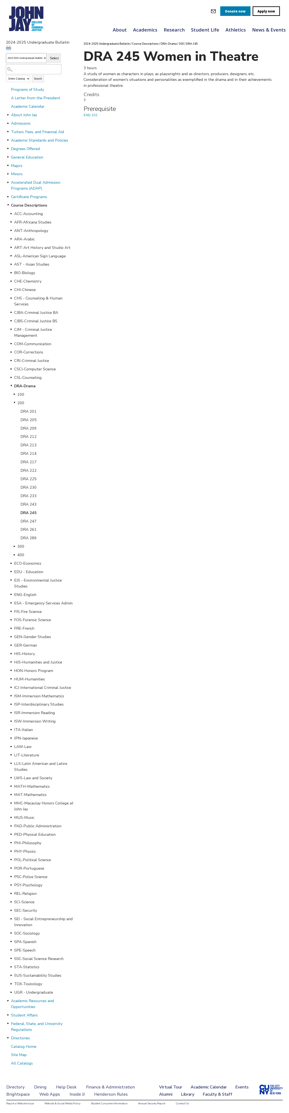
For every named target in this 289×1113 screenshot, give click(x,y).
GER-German (25, 645)
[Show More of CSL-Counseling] (11, 377)
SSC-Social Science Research (38, 958)
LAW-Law (23, 746)
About (120, 29)
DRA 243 (29, 504)
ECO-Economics (27, 563)
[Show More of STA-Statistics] (11, 967)
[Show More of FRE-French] (11, 628)
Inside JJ (77, 1094)
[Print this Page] (9, 49)
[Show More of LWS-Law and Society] (11, 778)
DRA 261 (29, 529)
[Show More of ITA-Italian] (11, 729)
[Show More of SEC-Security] (11, 910)
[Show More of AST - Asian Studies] (11, 264)
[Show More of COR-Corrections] (11, 352)
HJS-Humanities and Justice (38, 662)
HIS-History (24, 653)
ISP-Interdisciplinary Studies (39, 704)
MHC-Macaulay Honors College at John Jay (43, 806)
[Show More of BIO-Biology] (11, 272)
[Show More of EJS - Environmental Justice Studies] (11, 580)
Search (38, 78)
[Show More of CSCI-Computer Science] (11, 369)
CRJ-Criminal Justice (31, 360)
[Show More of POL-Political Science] (11, 860)
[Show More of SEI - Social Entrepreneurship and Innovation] (11, 919)
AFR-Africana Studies (32, 222)
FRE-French (24, 628)
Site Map (19, 1054)
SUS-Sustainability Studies (37, 975)
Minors (17, 174)
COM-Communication (32, 343)
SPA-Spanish (25, 941)
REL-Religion (25, 893)
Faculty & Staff (217, 1094)
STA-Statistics (26, 967)
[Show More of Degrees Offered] (8, 148)
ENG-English (25, 594)
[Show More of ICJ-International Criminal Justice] (11, 687)
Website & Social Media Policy (62, 1103)
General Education (27, 157)
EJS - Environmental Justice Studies (38, 583)
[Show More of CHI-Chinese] (11, 289)
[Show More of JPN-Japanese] (11, 738)
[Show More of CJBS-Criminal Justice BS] (11, 321)
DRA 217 (29, 462)
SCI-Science (24, 902)
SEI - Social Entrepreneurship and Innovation (43, 921)
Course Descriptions (29, 205)
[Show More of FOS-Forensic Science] (11, 620)
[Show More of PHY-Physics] (11, 851)
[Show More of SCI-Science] (11, 902)
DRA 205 (29, 419)
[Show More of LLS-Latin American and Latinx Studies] (11, 763)
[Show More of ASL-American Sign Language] (11, 256)
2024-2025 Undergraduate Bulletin (107, 44)
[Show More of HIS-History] (11, 653)
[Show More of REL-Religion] (11, 893)
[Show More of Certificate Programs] (8, 196)
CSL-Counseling (28, 377)
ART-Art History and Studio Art (42, 247)
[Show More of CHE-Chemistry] (11, 281)
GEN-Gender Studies (32, 636)
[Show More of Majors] (8, 165)
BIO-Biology (24, 272)
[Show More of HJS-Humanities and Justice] (11, 662)
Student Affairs (24, 1015)
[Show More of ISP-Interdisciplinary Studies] (11, 704)
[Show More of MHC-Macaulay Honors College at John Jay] (11, 803)
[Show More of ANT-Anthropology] (11, 230)
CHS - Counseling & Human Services (38, 301)
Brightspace (18, 1094)
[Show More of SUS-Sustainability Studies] (11, 975)
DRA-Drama (25, 386)
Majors (16, 165)
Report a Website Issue (20, 1103)
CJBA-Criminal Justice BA (36, 312)
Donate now (235, 11)
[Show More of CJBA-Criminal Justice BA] (11, 312)
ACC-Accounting (28, 213)
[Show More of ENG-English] (11, 594)
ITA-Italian (23, 729)
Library (187, 1094)
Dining (40, 1087)
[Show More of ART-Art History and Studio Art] (11, 247)
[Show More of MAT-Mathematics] (11, 794)
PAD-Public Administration (37, 826)
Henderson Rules (111, 1094)
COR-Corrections (28, 352)
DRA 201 (29, 411)
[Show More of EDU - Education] (11, 572)
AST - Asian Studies (31, 264)
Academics (145, 29)
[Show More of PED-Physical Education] (11, 834)
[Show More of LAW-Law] (11, 746)
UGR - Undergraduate (33, 992)
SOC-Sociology (27, 933)
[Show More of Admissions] (8, 123)
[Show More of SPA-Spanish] (11, 941)
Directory (15, 1087)
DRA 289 (29, 538)
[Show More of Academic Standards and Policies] (8, 140)
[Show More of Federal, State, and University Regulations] (8, 1023)
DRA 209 (29, 428)
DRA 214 (29, 453)
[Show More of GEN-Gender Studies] (11, 636)
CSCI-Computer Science (35, 369)
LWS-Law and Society (33, 778)
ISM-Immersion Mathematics (39, 696)
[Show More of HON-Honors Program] (11, 670)
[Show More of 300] (14, 546)
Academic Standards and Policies (39, 140)
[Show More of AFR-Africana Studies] (11, 222)
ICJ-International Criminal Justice (42, 687)
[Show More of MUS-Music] (11, 817)
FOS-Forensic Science (32, 619)
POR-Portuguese (29, 868)
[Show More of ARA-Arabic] (11, 239)
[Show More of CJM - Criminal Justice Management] (11, 329)
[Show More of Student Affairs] (8, 1015)
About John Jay (24, 114)
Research (174, 29)
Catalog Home (23, 1046)
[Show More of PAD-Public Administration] (11, 826)
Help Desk (66, 1087)
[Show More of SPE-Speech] (11, 950)
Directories (20, 1038)
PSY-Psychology (28, 885)
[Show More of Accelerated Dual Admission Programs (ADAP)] (8, 182)
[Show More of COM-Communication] (11, 344)
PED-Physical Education (35, 834)
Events (242, 1087)
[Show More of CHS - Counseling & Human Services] (11, 298)
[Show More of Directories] (8, 1038)
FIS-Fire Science (28, 611)
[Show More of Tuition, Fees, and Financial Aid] (8, 132)
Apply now (266, 11)
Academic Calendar (27, 106)
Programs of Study (27, 89)
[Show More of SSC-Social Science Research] (11, 958)
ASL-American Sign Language (40, 256)
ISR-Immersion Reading (34, 712)
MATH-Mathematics (32, 786)
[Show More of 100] (14, 394)
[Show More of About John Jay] (8, 115)
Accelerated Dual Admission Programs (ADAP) (35, 185)
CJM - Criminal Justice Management (33, 332)
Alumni (165, 1094)
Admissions (20, 123)
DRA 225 (29, 478)
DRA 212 (29, 436)
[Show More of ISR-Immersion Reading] (11, 712)
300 (20, 546)
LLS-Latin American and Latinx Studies (40, 766)
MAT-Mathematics (30, 794)
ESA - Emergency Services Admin (43, 603)
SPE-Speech (25, 950)
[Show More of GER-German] (11, 645)
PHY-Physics (25, 851)
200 (20, 402)
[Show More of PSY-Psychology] (11, 885)
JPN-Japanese (26, 738)
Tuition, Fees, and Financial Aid (37, 131)
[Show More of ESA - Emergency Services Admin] (11, 603)
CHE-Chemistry (27, 281)
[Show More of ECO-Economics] (11, 563)
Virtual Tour (170, 1087)
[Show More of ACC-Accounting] (11, 213)
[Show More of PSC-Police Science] (11, 876)
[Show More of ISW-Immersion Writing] (11, 721)
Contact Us (182, 1103)
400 (20, 554)
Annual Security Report (151, 1103)
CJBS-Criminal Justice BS (35, 321)
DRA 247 (29, 521)
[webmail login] (213, 11)
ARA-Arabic (24, 239)
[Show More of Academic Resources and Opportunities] (8, 1001)
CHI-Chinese (25, 289)
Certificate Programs (29, 196)
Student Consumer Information (109, 1103)
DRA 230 (29, 487)
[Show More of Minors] (8, 174)
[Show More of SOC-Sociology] (11, 933)
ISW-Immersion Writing (35, 721)
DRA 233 (29, 495)
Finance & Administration (110, 1087)
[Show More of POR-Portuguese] (11, 868)
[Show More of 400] (14, 555)
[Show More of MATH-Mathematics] (11, 786)
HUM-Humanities (29, 679)
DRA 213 (29, 445)
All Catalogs (22, 1063)
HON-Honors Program (33, 670)
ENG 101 (91, 115)
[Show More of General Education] (8, 157)
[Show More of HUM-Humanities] (11, 679)
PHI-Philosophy (27, 842)
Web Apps (49, 1094)
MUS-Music (24, 817)
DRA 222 (29, 470)
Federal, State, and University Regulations (36, 1026)
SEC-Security (25, 910)
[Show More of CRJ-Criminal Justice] (11, 360)
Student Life (205, 29)
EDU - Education (28, 571)
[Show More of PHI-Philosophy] (11, 843)
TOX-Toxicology (28, 983)
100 (20, 394)
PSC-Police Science (30, 876)
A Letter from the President (35, 98)
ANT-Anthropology (31, 230)
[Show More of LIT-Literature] (11, 755)
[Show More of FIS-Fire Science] (11, 611)
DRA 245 (29, 512)
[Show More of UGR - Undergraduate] (11, 992)
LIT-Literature (26, 755)
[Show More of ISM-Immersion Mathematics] (11, 696)
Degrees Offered (25, 148)
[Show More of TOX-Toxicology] (11, 984)
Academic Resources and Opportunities (32, 1003)
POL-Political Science (32, 859)
